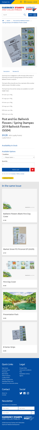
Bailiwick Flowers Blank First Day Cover (17, 215)
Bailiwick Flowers (8, 178)
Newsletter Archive (25, 374)
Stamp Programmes (7, 379)
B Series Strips (9, 347)
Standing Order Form (7, 381)
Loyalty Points (6, 377)
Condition (6, 154)
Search (8, 20)
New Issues (5, 368)
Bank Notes (5, 374)
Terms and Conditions (25, 370)
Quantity (4, 161)
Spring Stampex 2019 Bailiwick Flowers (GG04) (14, 22)
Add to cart (15, 170)
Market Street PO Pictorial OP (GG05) (18, 249)
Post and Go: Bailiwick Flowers (21, 20)
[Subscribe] (33, 412)
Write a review (20, 174)
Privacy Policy (23, 368)
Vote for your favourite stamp (10, 383)
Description (6, 71)
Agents (21, 375)
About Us (4, 393)
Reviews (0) (16, 71)
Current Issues (6, 370)
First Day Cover (9, 282)
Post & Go (4, 372)
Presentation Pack (10, 314)
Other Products (6, 375)
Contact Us (6, 2)
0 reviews (13, 174)
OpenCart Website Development (11, 424)
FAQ (21, 372)
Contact (4, 395)
